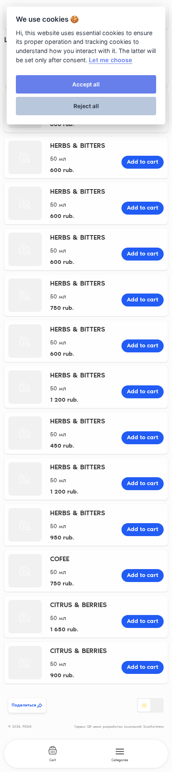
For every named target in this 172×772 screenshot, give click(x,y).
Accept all (86, 84)
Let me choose (110, 59)
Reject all (86, 106)
